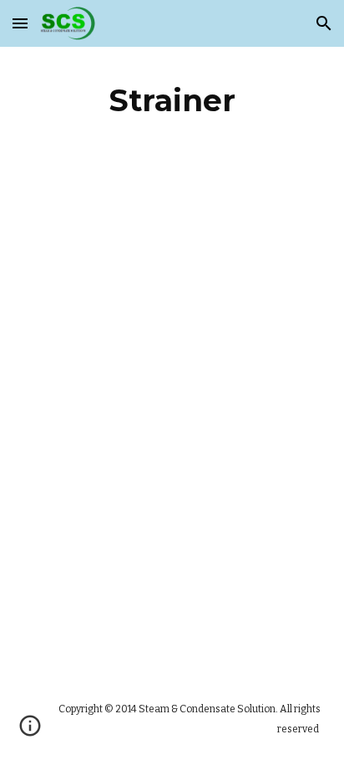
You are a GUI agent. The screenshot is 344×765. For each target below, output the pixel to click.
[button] (20, 23)
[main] (172, 100)
